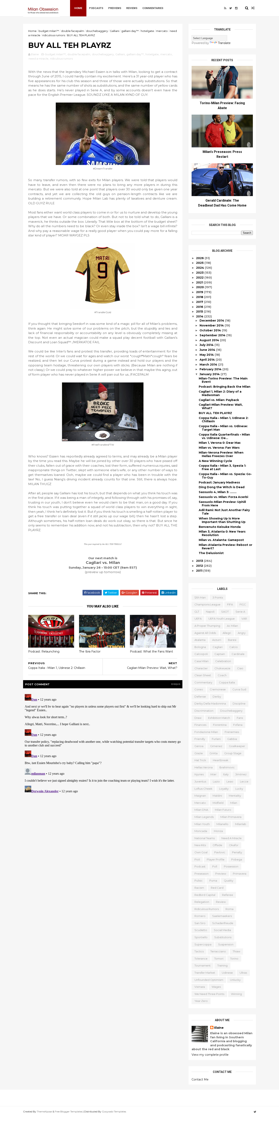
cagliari (218, 647)
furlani (216, 739)
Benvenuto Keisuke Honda (220, 527)
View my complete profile (210, 1055)
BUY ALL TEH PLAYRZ (215, 413)
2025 (200, 263)
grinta (214, 753)
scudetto (200, 930)
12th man (200, 597)
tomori (218, 958)
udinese (227, 972)
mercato (162, 31)
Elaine (219, 1028)
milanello (222, 824)
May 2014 (207, 355)
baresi (232, 639)
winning (236, 994)
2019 (200, 292)
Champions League (207, 604)
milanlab (240, 824)
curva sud (239, 689)
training (222, 965)
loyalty (224, 788)
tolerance (201, 958)
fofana (237, 724)
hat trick (200, 760)
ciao (240, 668)
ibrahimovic (227, 767)
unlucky (235, 979)
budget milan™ (49, 31)
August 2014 (210, 340)
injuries (199, 774)
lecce (244, 781)
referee (227, 894)
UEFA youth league (221, 618)
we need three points (209, 994)
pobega (236, 859)
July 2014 (207, 345)
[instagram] (236, 8)
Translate (224, 43)
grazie (198, 753)
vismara (199, 986)
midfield (218, 802)
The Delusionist (211, 553)
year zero (201, 1001)
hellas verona (203, 767)
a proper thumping (207, 625)
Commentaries (152, 8)
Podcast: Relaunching (43, 651)
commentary (203, 682)
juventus (200, 781)
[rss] (225, 8)
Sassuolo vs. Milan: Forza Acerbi (223, 497)
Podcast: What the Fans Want (151, 651)
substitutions (222, 937)
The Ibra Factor (89, 651)
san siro (199, 923)
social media (222, 930)
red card (217, 887)
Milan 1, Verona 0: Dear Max (220, 443)
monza (218, 831)
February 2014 (211, 369)
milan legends (204, 817)
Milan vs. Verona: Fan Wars (219, 447)
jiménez (241, 774)
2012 (200, 566)
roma (229, 909)
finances (200, 724)
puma (213, 880)
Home (78, 8)
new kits (200, 845)
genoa (198, 746)
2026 (200, 258)
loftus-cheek (203, 788)
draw (197, 717)
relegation (201, 901)
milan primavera (230, 817)
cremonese (218, 689)
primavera (239, 873)
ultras (243, 972)
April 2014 (208, 359)
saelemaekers (222, 916)
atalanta (199, 639)
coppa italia (227, 682)
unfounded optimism (208, 979)
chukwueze (222, 668)
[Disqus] (102, 743)
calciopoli (201, 654)
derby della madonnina (210, 703)
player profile (215, 859)
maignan (200, 795)
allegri (227, 632)
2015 (200, 311)
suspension (225, 944)
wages (216, 986)
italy (226, 774)
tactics (199, 951)
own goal (201, 852)
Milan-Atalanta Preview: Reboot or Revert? (225, 546)
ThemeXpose (44, 1111)
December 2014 (212, 320)
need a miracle (38, 58)
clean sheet (202, 675)
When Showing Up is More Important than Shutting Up (222, 520)
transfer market (204, 972)
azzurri (216, 639)
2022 (200, 277)
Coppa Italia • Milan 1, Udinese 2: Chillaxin (223, 419)
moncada (200, 831)
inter (213, 774)
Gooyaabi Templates (114, 1111)
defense (200, 696)
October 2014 (211, 330)
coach (222, 675)
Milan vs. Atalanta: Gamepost (221, 540)
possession (231, 866)
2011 (199, 570)
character (201, 668)
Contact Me (200, 1079)
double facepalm (72, 31)
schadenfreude (222, 923)
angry (242, 632)
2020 (200, 287)
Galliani (114, 31)
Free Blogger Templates (68, 1111)
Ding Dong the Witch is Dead (221, 487)
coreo (198, 689)
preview (220, 873)
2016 (200, 307)
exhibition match (219, 717)
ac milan (232, 625)
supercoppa (202, 944)
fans (240, 717)
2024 (200, 268)
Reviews (131, 8)
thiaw (236, 951)
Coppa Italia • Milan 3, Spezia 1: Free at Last (222, 467)
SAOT (225, 611)
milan (233, 802)
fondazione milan (206, 732)
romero (199, 916)
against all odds (205, 632)
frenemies (232, 732)
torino (234, 958)
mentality (235, 795)
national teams (204, 838)
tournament (202, 965)
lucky (239, 788)
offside (217, 845)
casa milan (201, 661)
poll (214, 866)
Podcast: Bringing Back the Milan (224, 386)
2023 (200, 272)
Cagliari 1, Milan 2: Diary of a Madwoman (220, 393)
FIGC (243, 604)
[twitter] (230, 8)
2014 (200, 316)
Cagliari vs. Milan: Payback (219, 400)
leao (230, 781)
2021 (200, 282)
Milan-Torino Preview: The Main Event (223, 380)
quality (228, 880)
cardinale (238, 654)
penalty (237, 852)
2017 (200, 302)
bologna (200, 647)
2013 (200, 561)
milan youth (202, 824)
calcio (233, 647)
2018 (200, 297)
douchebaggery (97, 31)
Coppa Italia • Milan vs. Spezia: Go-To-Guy (225, 475)
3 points (217, 597)
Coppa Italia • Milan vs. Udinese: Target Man (223, 427)
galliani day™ (130, 31)
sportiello (201, 937)
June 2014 (208, 350)
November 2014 (212, 325)
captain (219, 654)
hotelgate (147, 31)
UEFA (198, 618)
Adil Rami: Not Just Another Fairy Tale (224, 511)
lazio (216, 781)
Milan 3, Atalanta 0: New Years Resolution (222, 533)
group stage (232, 753)
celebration (223, 661)
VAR (244, 618)
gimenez (216, 746)
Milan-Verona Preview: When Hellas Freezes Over (221, 454)
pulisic (198, 880)
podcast (199, 866)
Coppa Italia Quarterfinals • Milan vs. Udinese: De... (224, 436)
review (221, 901)
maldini (217, 795)
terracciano (218, 951)
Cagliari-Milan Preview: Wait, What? (221, 406)
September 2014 (213, 335)
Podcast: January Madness (219, 482)
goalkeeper (237, 746)
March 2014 (209, 364)
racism (199, 887)
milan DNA (201, 809)
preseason (201, 873)
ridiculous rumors (53, 35)
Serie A (240, 611)
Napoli (210, 611)
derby (217, 696)
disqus (175, 684)
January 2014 (210, 374)
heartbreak (220, 760)
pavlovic (219, 852)
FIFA (230, 604)
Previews (114, 8)
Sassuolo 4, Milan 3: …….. (218, 492)
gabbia (232, 739)
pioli (197, 859)
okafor (233, 845)
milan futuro (223, 809)
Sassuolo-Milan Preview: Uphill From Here (222, 503)
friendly (199, 739)
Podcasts (96, 8)
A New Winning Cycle (215, 461)
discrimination (203, 710)
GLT (196, 611)
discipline (239, 703)
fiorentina (220, 724)
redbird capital (204, 894)
